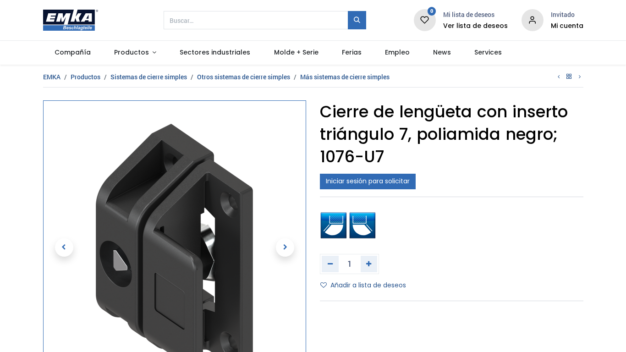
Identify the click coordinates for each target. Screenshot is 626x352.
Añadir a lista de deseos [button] (368, 285)
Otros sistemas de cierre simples (243, 76)
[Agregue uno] (369, 264)
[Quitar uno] (330, 264)
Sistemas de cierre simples (148, 76)
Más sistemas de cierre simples (345, 76)
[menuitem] (73, 53)
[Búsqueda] (357, 20)
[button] (64, 247)
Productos (85, 76)
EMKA (51, 76)
